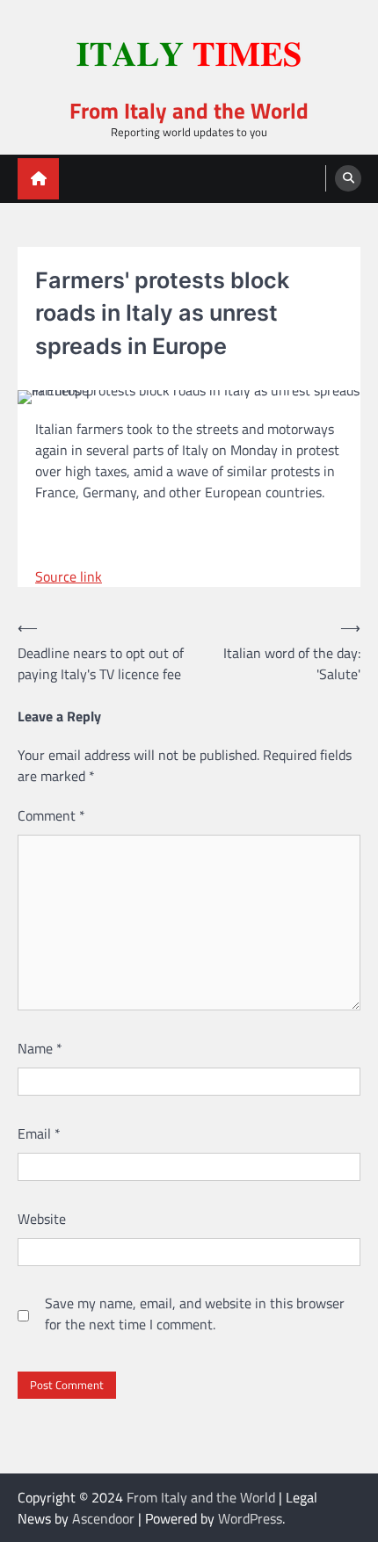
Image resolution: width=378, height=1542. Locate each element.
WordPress (250, 1518)
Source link (68, 576)
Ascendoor (103, 1518)
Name (40, 1048)
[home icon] (38, 178)
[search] (348, 178)
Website (42, 1218)
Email (39, 1133)
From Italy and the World (189, 110)
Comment (51, 815)
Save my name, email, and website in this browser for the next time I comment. (195, 1313)
